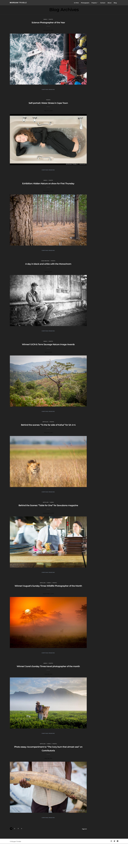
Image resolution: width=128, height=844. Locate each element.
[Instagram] (111, 841)
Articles (45, 421)
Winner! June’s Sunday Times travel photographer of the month (48, 666)
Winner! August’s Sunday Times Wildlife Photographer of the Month (48, 586)
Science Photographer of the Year (48, 22)
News (45, 19)
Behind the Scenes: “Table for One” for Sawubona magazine (48, 505)
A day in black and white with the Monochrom (48, 264)
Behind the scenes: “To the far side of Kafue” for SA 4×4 (48, 425)
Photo (51, 19)
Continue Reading (48, 89)
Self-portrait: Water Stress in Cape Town (48, 103)
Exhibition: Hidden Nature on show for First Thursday (48, 183)
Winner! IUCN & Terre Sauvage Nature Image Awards (48, 344)
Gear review (45, 260)
